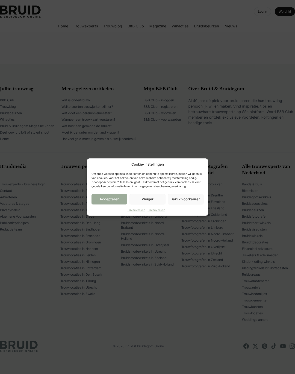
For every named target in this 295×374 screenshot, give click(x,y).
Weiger (147, 199)
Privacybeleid (136, 210)
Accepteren (109, 199)
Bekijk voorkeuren (186, 199)
